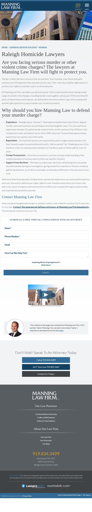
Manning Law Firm (12, 6)
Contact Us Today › (46, 374)
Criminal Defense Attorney (46, 414)
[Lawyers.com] (33, 484)
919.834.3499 (46, 453)
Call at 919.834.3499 (46, 360)
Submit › (46, 272)
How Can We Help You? (16, 253)
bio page (59, 330)
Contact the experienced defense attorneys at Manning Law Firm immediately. (51, 207)
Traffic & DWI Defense (46, 418)
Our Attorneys (46, 440)
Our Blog (46, 444)
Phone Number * (12, 236)
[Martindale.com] (58, 484)
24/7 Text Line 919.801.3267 (46, 367)
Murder (43, 47)
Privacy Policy (27, 496)
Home (5, 47)
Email (7, 245)
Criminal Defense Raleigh (23, 47)
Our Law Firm (46, 437)
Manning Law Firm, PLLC (46, 395)
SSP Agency (87, 495)
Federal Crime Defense (46, 421)
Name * (8, 228)
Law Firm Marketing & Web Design (69, 495)
